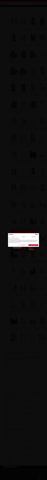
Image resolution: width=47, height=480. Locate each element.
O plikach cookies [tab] (34, 236)
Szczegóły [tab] (23, 236)
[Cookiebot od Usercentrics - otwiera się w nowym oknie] (35, 234)
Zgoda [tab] (13, 236)
